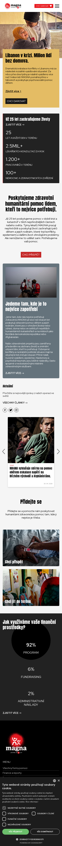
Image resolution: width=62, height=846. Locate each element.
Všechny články (14, 402)
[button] (31, 839)
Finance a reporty (12, 772)
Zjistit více (13, 124)
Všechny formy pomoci (15, 768)
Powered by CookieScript (31, 843)
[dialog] (31, 811)
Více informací (32, 801)
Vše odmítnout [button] (45, 831)
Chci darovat (16, 101)
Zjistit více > (13, 91)
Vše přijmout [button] (15, 831)
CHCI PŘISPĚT (31, 254)
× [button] (58, 781)
